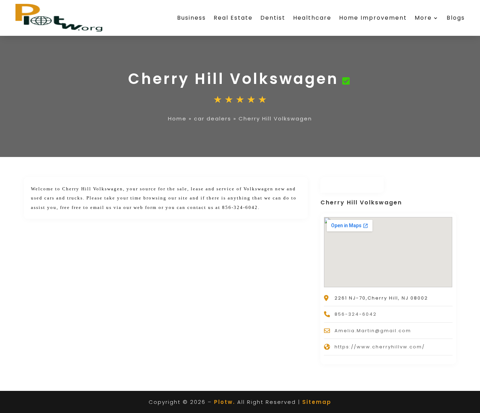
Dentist (272, 18)
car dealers (212, 118)
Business (191, 18)
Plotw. (224, 402)
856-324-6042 (356, 314)
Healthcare (312, 18)
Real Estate (233, 18)
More (423, 18)
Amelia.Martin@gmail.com (373, 330)
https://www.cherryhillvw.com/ (380, 346)
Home (177, 118)
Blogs (456, 18)
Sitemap (316, 402)
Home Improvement (373, 18)
